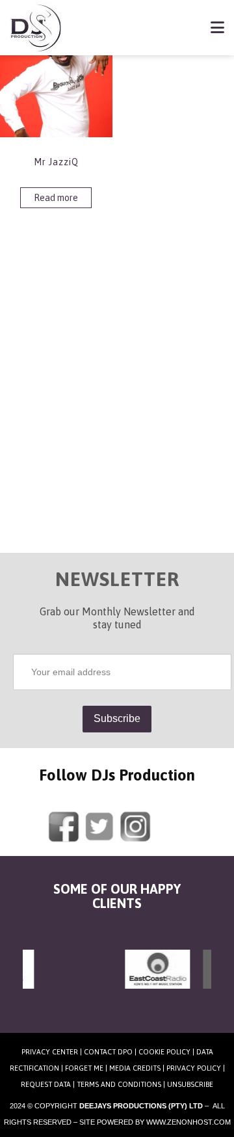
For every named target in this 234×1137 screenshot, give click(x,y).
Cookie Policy (164, 1052)
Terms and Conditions (119, 1084)
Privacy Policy (193, 1068)
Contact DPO (108, 1052)
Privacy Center (49, 1052)
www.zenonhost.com (188, 1122)
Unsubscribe (190, 1084)
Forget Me (84, 1068)
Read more (56, 198)
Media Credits (135, 1068)
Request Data (46, 1084)
